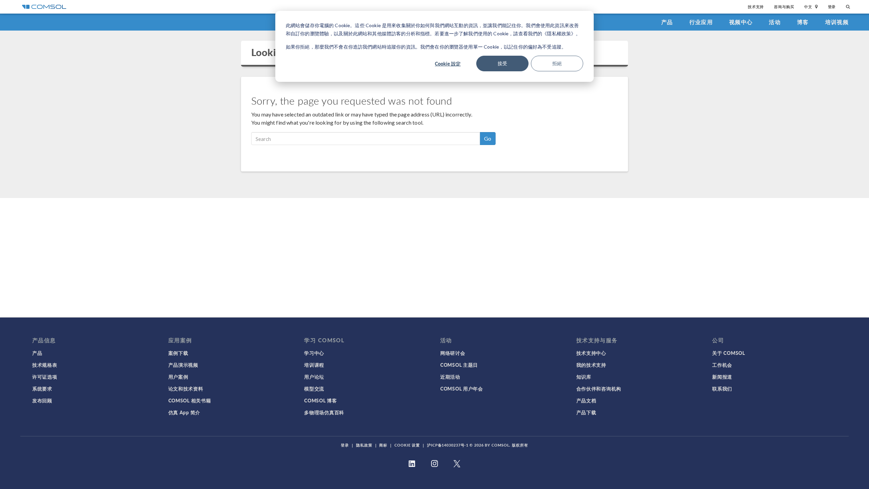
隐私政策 (364, 445)
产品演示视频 (183, 364)
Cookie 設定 (448, 63)
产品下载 (586, 412)
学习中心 (314, 352)
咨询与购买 (784, 6)
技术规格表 (44, 364)
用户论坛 (314, 376)
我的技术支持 (591, 364)
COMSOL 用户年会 (461, 388)
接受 (502, 63)
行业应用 (701, 22)
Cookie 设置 (407, 445)
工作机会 (722, 364)
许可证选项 (44, 376)
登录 (832, 6)
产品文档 (586, 400)
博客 (803, 22)
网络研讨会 (452, 352)
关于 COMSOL (728, 352)
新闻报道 (722, 376)
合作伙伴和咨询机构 (598, 388)
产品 (667, 22)
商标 (383, 445)
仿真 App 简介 (184, 412)
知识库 (583, 376)
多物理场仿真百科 (324, 412)
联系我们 (722, 388)
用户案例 (178, 376)
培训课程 (314, 364)
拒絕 (557, 63)
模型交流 (314, 388)
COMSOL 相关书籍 (189, 400)
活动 (775, 22)
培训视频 (837, 22)
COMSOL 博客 (320, 400)
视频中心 (741, 22)
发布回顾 (42, 400)
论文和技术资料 (185, 388)
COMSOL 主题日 (459, 364)
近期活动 (450, 376)
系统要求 (42, 388)
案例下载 (178, 352)
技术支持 (756, 6)
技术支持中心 (591, 352)
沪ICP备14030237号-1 (447, 445)
